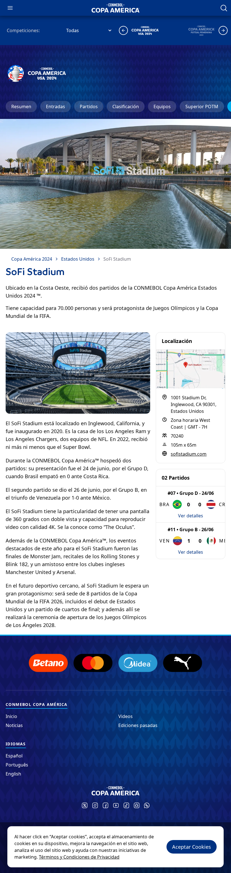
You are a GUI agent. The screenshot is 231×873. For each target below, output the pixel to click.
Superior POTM (201, 106)
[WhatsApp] (146, 805)
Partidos (89, 106)
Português (17, 765)
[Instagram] (95, 805)
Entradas (55, 106)
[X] (84, 805)
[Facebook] (105, 805)
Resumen (21, 106)
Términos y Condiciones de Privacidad (79, 857)
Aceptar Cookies (191, 846)
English (13, 774)
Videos (125, 716)
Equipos (162, 106)
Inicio (11, 716)
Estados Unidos (77, 259)
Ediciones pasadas (137, 725)
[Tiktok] (126, 805)
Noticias (14, 725)
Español (14, 756)
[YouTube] (115, 805)
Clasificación (125, 106)
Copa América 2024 (31, 259)
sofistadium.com (188, 454)
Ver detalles (190, 516)
